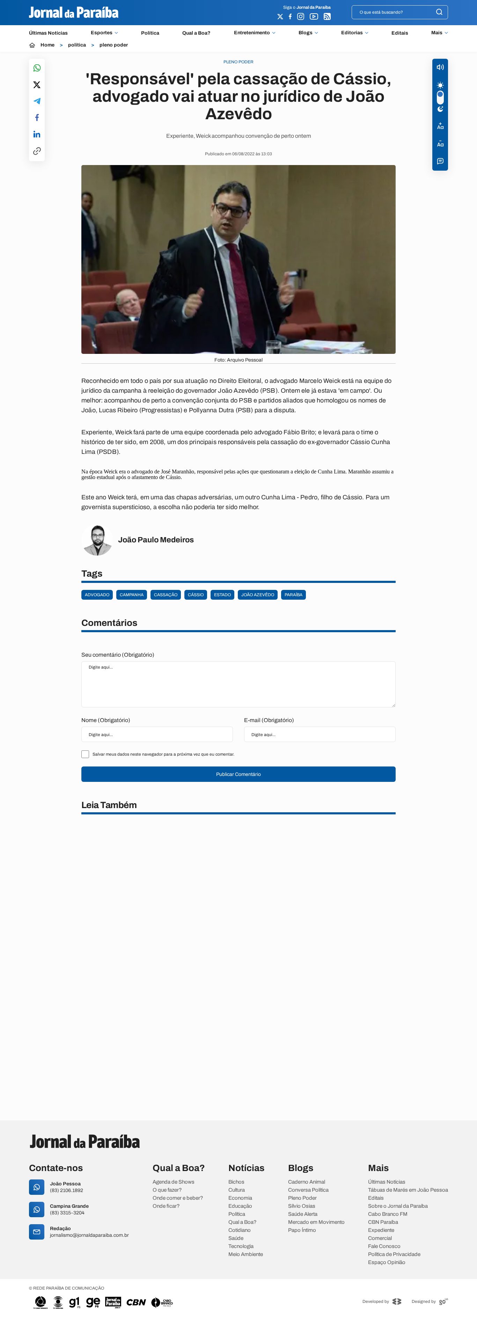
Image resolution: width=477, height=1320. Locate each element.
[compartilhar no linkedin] (37, 134)
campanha (132, 594)
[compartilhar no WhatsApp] (37, 68)
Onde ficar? (166, 1206)
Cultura (236, 1190)
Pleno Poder (302, 1198)
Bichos (236, 1182)
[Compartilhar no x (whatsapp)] (37, 85)
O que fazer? (167, 1190)
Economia (240, 1198)
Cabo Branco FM (388, 1214)
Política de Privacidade (394, 1254)
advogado (97, 594)
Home (47, 45)
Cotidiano (239, 1230)
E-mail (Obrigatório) (269, 720)
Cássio (196, 594)
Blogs (306, 32)
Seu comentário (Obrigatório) (117, 655)
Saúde (235, 1238)
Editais (399, 33)
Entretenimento (252, 32)
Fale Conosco (384, 1246)
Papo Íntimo (302, 1230)
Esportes (101, 32)
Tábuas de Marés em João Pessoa (408, 1190)
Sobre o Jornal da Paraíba (398, 1206)
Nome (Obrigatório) (105, 720)
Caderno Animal (306, 1182)
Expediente (381, 1230)
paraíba (293, 594)
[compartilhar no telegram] (37, 101)
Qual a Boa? (196, 33)
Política (150, 33)
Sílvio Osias (301, 1206)
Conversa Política (308, 1190)
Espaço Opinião (386, 1262)
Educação (240, 1206)
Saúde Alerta (302, 1214)
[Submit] (439, 12)
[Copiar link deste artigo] (37, 151)
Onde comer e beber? (178, 1198)
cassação (165, 594)
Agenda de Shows (174, 1182)
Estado (222, 594)
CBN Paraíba (383, 1222)
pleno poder (114, 45)
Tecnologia (241, 1246)
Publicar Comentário (238, 774)
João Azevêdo (257, 594)
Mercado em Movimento (316, 1222)
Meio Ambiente (245, 1254)
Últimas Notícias (48, 33)
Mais (436, 32)
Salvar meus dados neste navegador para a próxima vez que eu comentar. (163, 754)
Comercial (380, 1238)
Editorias (352, 32)
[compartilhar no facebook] (37, 118)
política (77, 45)
